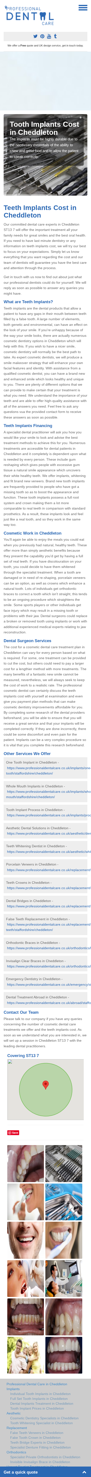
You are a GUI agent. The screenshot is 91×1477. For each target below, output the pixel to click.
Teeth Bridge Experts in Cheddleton (37, 1442)
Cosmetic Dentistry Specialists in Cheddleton (44, 1418)
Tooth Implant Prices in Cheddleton (37, 1408)
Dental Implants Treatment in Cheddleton (41, 1403)
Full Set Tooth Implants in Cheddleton (39, 1399)
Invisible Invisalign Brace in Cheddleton (40, 1462)
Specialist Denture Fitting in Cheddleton (40, 1447)
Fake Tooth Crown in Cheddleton (35, 1438)
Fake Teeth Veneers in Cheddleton (36, 1433)
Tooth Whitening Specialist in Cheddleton (41, 1423)
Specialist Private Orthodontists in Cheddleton (45, 1457)
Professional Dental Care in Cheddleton (37, 1384)
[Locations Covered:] (6, 7)
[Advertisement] (45, 81)
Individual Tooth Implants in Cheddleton (40, 1394)
